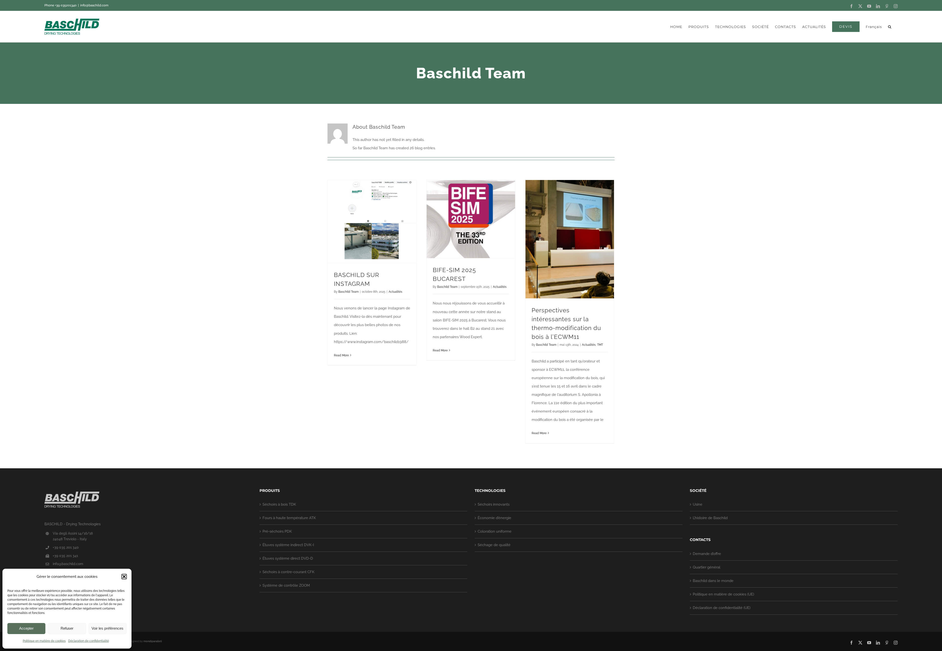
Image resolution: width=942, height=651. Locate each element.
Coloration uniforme (494, 531)
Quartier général (706, 567)
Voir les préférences (107, 628)
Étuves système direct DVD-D (287, 558)
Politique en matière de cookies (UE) (723, 594)
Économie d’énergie (494, 518)
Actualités (395, 291)
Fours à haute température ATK (289, 518)
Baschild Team (348, 291)
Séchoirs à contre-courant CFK (288, 572)
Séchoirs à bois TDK (279, 504)
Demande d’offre (707, 554)
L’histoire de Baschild (710, 518)
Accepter (26, 628)
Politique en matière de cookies (44, 641)
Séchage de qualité (494, 545)
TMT (600, 344)
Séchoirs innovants (494, 504)
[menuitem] (874, 26)
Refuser (67, 628)
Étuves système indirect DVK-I (288, 545)
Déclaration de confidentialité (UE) (721, 608)
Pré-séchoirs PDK (277, 531)
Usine (697, 504)
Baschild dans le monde (713, 581)
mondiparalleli (153, 641)
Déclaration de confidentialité (88, 641)
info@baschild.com (94, 5)
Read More (341, 355)
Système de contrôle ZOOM (286, 585)
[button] (124, 576)
